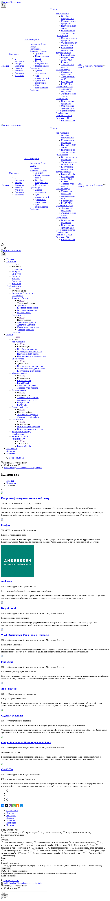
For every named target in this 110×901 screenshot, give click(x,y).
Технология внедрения (66, 90)
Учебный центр (31, 39)
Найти (4, 896)
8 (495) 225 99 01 (11, 880)
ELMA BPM (66, 84)
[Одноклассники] (17, 805)
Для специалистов (41, 86)
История (18, 63)
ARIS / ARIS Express (67, 61)
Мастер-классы (42, 66)
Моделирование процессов (68, 22)
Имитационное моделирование (68, 32)
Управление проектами (66, 73)
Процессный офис (64, 86)
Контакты (19, 75)
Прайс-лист (35, 90)
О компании (19, 59)
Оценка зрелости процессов (69, 39)
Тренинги (39, 54)
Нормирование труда (65, 111)
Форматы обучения (38, 51)
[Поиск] (3, 6)
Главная (5, 66)
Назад (17, 264)
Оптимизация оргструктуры (67, 107)
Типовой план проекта (67, 65)
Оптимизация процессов (67, 102)
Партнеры (19, 73)
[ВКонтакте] (2, 805)
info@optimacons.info (23, 467)
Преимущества (36, 68)
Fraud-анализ (62, 113)
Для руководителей (42, 76)
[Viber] (10, 805)
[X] (6, 805)
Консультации (62, 14)
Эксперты (19, 66)
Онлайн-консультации (41, 62)
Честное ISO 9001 (64, 115)
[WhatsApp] (14, 805)
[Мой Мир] (21, 805)
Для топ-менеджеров (40, 72)
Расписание (35, 49)
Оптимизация (62, 98)
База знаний (81, 65)
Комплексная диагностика (67, 48)
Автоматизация (63, 69)
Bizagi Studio (67, 81)
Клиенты (19, 71)
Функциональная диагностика (69, 44)
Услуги (53, 9)
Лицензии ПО (62, 118)
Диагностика (62, 35)
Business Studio (68, 55)
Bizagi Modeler (67, 57)
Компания (14, 54)
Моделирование (63, 52)
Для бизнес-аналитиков (40, 81)
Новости (19, 68)
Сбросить (6, 868)
